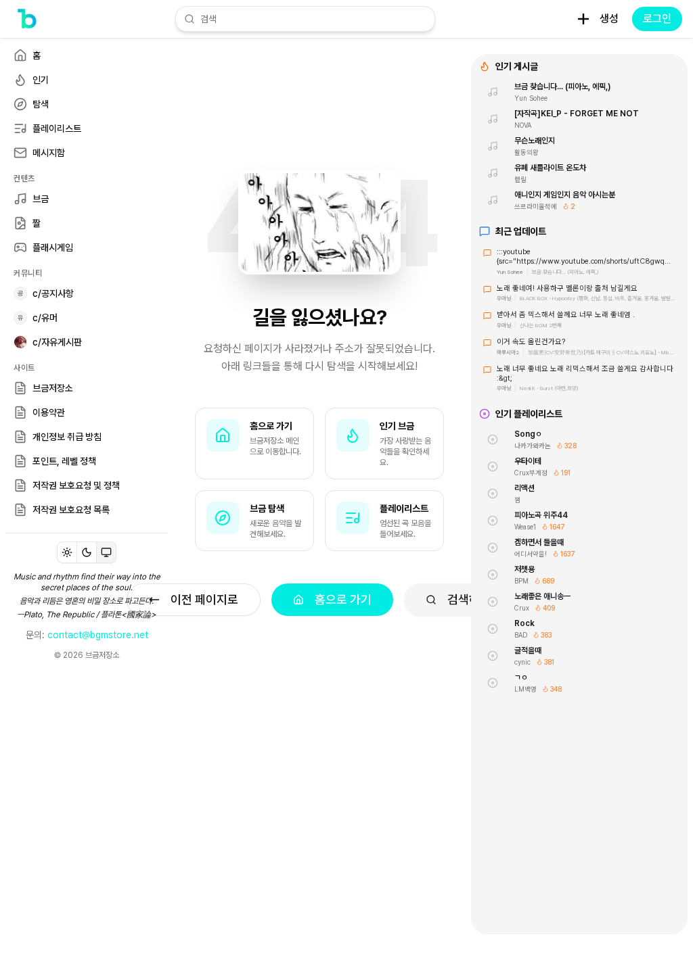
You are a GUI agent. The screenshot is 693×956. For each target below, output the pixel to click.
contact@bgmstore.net (97, 634)
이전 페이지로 (204, 599)
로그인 (657, 18)
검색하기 (469, 599)
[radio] (67, 552)
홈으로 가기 (343, 599)
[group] (86, 552)
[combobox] (313, 18)
